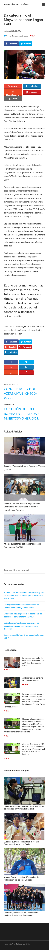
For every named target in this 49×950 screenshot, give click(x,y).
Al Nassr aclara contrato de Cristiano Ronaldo (32, 679)
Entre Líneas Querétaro (17, 4)
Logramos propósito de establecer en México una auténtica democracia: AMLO (33, 662)
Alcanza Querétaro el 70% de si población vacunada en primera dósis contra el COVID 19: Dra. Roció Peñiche (33, 749)
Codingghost (20, 944)
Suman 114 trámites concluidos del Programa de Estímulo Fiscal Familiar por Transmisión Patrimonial (24, 595)
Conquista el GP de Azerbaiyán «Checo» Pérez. (20, 393)
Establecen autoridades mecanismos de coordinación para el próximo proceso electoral (21, 626)
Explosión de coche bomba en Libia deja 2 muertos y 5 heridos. (21, 413)
